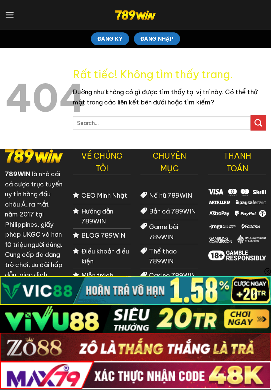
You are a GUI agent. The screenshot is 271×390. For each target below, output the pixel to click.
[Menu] (10, 15)
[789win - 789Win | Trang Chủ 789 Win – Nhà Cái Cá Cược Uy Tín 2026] (135, 15)
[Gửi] (258, 123)
